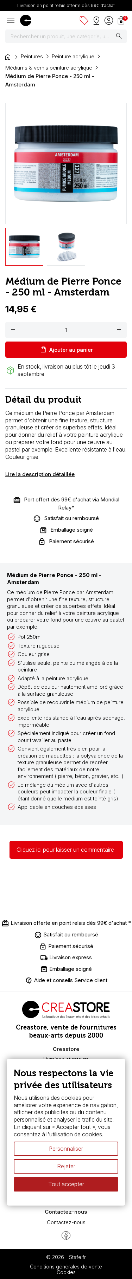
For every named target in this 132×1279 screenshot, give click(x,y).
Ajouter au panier (66, 350)
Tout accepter (66, 1184)
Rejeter (66, 1166)
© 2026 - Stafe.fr (66, 1257)
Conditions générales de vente (66, 1267)
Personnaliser (66, 1148)
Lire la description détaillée (40, 474)
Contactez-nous (66, 1222)
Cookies (66, 1272)
